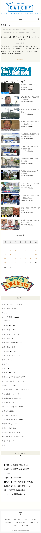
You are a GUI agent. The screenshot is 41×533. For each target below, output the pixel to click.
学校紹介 (7, 320)
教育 (3, 360)
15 (36, 254)
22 (36, 259)
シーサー (28, 29)
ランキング (33, 522)
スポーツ (5, 325)
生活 (3, 313)
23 (5, 263)
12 (20, 254)
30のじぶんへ (7, 385)
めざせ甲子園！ (8, 317)
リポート (5, 372)
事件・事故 (6, 330)
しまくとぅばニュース (10, 304)
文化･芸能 (16, 29)
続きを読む (20, 59)
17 (10, 259)
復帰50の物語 (7, 428)
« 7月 (2, 270)
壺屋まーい (29, 32)
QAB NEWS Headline (23, 530)
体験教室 (6, 32)
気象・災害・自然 (8, 355)
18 (15, 259)
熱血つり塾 (6, 441)
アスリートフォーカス (10, 419)
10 (10, 254)
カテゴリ (15, 525)
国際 (3, 368)
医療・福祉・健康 (8, 347)
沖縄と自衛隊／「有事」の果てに (14, 389)
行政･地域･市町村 (8, 29)
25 (15, 263)
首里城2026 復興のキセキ (12, 398)
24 (10, 263)
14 (30, 254)
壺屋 (34, 32)
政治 (3, 364)
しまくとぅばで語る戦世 (11, 377)
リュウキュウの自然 (9, 415)
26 (20, 263)
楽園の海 (5, 411)
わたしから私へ (8, 308)
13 (25, 254)
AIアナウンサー (8, 424)
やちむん (12, 32)
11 (15, 254)
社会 (3, 445)
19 (20, 259)
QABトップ (25, 525)
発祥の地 (22, 29)
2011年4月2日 (20, 43)
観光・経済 (6, 338)
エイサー (34, 29)
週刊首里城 (6, 402)
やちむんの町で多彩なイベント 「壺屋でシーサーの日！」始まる (20, 38)
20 (25, 259)
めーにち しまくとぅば (10, 381)
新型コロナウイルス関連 (11, 436)
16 (5, 259)
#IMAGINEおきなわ (10, 407)
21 (30, 259)
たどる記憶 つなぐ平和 (10, 394)
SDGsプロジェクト (9, 432)
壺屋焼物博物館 (20, 32)
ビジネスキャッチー (9, 334)
